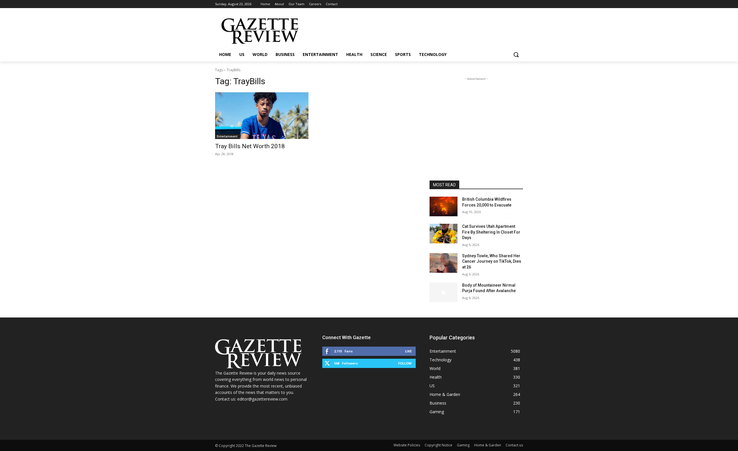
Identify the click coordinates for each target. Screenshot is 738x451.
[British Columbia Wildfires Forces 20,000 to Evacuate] (444, 206)
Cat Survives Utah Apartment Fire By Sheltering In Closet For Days (491, 232)
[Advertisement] (476, 118)
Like (408, 351)
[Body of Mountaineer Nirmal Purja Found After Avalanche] (444, 292)
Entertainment (227, 136)
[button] (516, 54)
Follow (405, 363)
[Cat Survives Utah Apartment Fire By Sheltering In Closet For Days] (444, 233)
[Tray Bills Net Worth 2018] (261, 115)
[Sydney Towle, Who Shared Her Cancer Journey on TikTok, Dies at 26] (444, 263)
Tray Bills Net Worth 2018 (250, 146)
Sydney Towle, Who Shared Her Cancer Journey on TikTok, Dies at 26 (491, 261)
